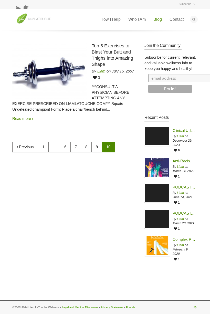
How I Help (110, 19)
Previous (26, 147)
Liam (101, 71)
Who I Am (137, 19)
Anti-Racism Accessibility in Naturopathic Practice (184, 161)
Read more (21, 118)
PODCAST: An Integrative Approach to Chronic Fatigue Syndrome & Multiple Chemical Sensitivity (184, 213)
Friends (130, 307)
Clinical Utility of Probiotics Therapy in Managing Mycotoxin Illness (184, 131)
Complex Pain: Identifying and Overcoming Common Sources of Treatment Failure (184, 239)
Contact (177, 19)
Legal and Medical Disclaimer (80, 307)
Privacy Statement (112, 307)
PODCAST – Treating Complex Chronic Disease (184, 187)
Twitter (16, 5)
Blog (157, 19)
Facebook (28, 5)
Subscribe (185, 3)
